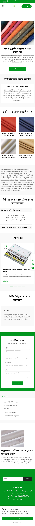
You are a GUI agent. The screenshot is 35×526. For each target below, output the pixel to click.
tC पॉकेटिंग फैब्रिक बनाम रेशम (10, 405)
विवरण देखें (8, 124)
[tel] (32, 256)
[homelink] (14, 6)
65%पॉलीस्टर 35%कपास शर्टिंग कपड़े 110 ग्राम (8, 134)
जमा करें (17, 383)
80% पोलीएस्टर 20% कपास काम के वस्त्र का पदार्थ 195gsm (26, 157)
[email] (32, 264)
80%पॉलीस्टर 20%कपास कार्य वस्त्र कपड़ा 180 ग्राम (8, 156)
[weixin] (32, 268)
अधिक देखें (5, 281)
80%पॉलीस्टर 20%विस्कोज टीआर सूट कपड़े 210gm (26, 134)
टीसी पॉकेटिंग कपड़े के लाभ (9, 409)
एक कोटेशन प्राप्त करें (27, 6)
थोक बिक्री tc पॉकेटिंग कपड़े (10, 412)
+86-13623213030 (21, 496)
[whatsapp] (32, 260)
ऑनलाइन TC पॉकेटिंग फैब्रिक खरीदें (11, 416)
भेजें (27, 479)
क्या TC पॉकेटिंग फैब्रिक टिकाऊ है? (11, 402)
